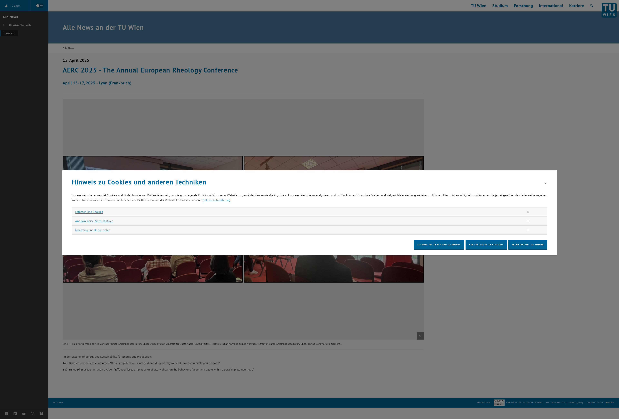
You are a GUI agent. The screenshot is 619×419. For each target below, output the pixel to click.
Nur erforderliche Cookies (486, 244)
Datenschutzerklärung (216, 200)
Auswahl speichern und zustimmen (439, 244)
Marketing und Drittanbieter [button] (92, 230)
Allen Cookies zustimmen (528, 244)
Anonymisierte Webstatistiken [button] (94, 221)
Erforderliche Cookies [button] (89, 211)
